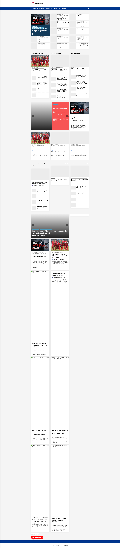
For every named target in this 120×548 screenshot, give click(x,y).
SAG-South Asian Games (80, 38)
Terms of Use (61, 541)
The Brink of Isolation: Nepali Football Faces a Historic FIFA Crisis (82, 16)
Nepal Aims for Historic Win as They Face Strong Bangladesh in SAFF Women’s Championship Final (59, 70)
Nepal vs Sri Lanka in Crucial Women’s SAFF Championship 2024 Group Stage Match (61, 90)
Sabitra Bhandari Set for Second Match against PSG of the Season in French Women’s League (42, 201)
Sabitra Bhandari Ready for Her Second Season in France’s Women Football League (42, 207)
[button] (88, 8)
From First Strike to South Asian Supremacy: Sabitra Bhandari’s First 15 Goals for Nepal (62, 33)
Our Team (65, 541)
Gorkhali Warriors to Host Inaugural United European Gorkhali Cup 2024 (82, 94)
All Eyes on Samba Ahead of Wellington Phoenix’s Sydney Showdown (43, 40)
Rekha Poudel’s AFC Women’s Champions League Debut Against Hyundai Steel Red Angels (42, 190)
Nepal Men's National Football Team (37, 27)
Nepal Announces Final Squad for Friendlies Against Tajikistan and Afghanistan (82, 45)
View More (67, 163)
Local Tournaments (74, 67)
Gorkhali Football (57, 112)
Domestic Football (48, 8)
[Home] (32, 8)
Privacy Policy (50, 541)
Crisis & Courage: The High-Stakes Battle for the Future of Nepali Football (62, 18)
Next (40, 533)
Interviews (53, 178)
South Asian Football (82, 14)
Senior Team (63, 8)
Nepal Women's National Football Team (38, 28)
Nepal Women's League (60, 14)
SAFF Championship (54, 68)
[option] (50, 116)
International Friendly (41, 43)
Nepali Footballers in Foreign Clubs (76, 178)
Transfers (85, 178)
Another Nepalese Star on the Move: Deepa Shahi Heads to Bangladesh (62, 41)
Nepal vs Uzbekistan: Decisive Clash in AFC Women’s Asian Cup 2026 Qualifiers (82, 41)
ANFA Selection (34, 26)
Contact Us (70, 541)
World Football (57, 8)
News (46, 28)
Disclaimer (56, 541)
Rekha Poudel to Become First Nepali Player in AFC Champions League (42, 195)
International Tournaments (38, 8)
